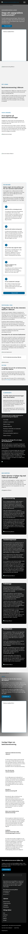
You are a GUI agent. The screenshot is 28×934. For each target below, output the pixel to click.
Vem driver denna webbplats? (7, 927)
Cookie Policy (16, 927)
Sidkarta (5, 918)
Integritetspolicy (5, 930)
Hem (4, 913)
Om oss (4, 916)
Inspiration (5, 914)
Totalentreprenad (6, 903)
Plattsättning (6, 907)
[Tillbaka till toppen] (23, 930)
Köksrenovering (6, 901)
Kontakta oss (6, 696)
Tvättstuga (5, 905)
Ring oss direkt (7, 26)
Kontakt (4, 920)
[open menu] (24, 2)
